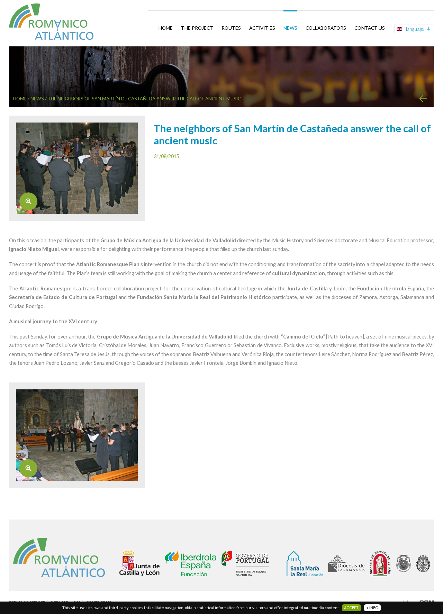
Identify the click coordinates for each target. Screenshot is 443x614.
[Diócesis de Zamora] (380, 563)
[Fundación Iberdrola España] (190, 563)
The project (197, 28)
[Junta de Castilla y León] (139, 563)
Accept (351, 607)
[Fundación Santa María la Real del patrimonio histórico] (305, 563)
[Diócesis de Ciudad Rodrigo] (423, 563)
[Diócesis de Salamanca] (346, 563)
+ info (372, 607)
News (290, 28)
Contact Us (369, 28)
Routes (231, 28)
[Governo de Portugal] (245, 563)
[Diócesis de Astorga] (403, 563)
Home (166, 28)
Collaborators (326, 28)
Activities (262, 28)
